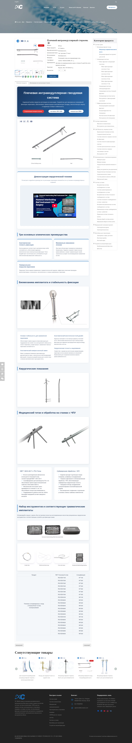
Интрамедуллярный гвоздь (104, 47)
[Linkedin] (101, 711)
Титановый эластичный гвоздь (105, 675)
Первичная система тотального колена (105, 215)
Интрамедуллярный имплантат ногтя (108, 51)
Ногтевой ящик (101, 240)
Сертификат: (50, 60)
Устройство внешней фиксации (103, 243)
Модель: (49, 45)
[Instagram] (107, 711)
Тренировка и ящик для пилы (105, 235)
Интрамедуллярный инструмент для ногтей (107, 56)
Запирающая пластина (103, 59)
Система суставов (99, 182)
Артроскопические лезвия (104, 174)
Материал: (49, 57)
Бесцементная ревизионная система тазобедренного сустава (106, 206)
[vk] (111, 711)
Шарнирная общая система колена (106, 221)
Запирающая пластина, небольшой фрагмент (105, 87)
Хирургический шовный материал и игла (106, 166)
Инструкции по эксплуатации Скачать (40, 83)
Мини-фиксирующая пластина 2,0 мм (106, 73)
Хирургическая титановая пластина (106, 172)
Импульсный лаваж (102, 179)
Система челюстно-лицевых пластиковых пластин (104, 150)
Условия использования (95, 736)
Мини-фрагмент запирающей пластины (107, 63)
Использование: (51, 55)
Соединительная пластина (104, 134)
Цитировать (112, 7)
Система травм (99, 44)
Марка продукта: (51, 48)
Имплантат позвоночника (104, 123)
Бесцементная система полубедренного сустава (103, 186)
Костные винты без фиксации (107, 115)
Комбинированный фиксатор (104, 246)
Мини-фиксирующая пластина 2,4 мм (106, 78)
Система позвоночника (101, 121)
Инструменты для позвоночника (105, 126)
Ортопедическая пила (102, 230)
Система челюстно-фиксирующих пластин (106, 143)
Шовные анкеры (101, 162)
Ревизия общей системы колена (105, 219)
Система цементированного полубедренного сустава (104, 191)
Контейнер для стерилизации (102, 233)
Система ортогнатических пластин (106, 146)
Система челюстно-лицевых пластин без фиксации (107, 138)
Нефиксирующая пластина (104, 103)
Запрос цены (52, 76)
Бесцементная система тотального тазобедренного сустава (106, 196)
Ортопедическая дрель (103, 227)
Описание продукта (21, 83)
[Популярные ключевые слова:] (116, 2)
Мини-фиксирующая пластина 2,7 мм (106, 82)
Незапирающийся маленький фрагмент (106, 107)
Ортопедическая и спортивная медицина (105, 157)
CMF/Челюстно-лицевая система (103, 129)
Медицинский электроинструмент (104, 225)
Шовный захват (101, 159)
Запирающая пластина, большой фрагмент (107, 92)
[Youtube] (104, 711)
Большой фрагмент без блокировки (105, 112)
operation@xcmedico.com (81, 708)
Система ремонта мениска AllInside (106, 176)
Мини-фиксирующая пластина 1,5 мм (106, 68)
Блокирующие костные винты (107, 96)
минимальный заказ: (52, 53)
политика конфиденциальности (109, 736)
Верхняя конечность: (52, 50)
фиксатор (99, 248)
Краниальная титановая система (105, 132)
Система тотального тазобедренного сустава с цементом (106, 201)
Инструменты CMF (102, 154)
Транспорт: (50, 67)
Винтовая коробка (102, 238)
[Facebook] (98, 711)
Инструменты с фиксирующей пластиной (107, 100)
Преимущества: (51, 62)
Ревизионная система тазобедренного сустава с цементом (107, 211)
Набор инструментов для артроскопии (107, 169)
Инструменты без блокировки (107, 118)
